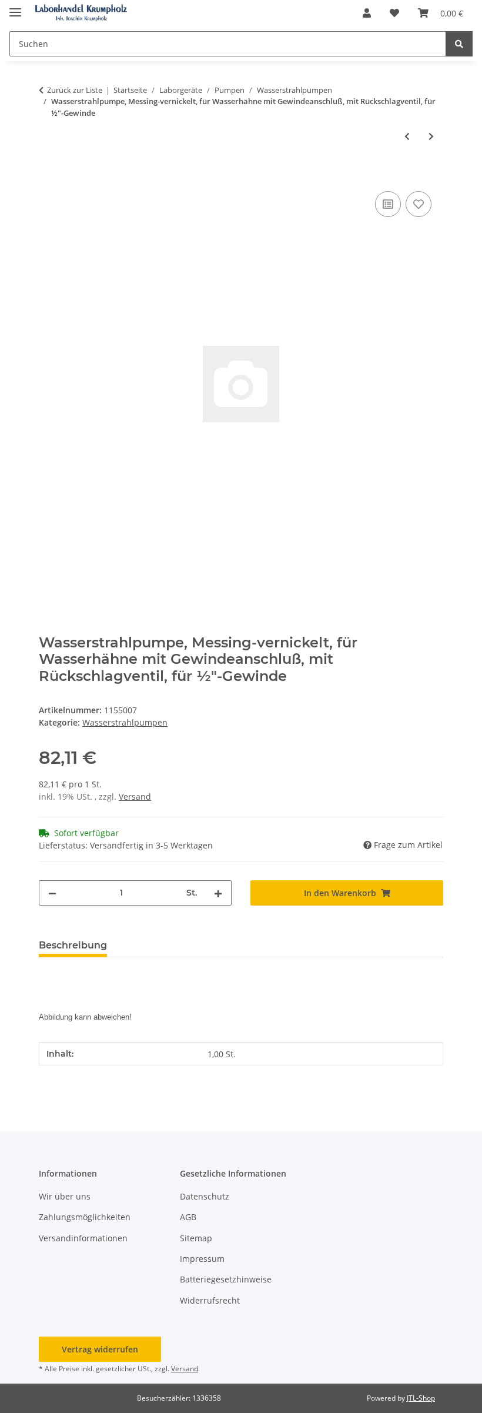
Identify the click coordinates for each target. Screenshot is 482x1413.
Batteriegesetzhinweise (226, 1279)
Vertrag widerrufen (100, 1349)
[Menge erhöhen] (218, 893)
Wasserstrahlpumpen (125, 722)
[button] (366, 13)
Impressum (202, 1258)
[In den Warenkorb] (48, 175)
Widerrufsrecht (210, 1300)
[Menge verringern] (52, 893)
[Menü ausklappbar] (15, 7)
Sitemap (196, 1238)
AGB (188, 1216)
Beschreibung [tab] (73, 945)
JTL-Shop (421, 1398)
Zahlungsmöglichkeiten (84, 1216)
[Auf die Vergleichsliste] (388, 204)
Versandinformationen (83, 1238)
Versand (135, 796)
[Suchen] (459, 43)
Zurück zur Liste (74, 90)
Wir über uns (65, 1196)
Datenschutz (204, 1196)
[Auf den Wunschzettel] (418, 204)
